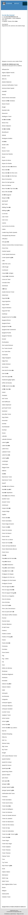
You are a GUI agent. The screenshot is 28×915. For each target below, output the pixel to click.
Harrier (4, 392)
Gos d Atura (5, 367)
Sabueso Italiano (6, 687)
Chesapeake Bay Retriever (8, 235)
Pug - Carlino (5, 658)
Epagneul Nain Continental (9, 329)
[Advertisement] (14, 42)
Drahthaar (4, 314)
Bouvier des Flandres (7, 154)
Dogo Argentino (6, 301)
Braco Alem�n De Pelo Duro (9, 176)
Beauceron (5, 113)
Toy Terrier (5, 862)
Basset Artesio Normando (8, 97)
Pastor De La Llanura (7, 539)
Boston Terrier (6, 151)
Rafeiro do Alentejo (7, 668)
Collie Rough (5, 267)
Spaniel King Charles (7, 771)
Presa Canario (5, 652)
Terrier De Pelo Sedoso (8, 825)
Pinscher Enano (6, 621)
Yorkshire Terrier (6, 897)
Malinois (4, 470)
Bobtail (4, 135)
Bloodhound (5, 132)
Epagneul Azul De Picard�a (9, 317)
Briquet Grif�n (6, 198)
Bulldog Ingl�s (6, 210)
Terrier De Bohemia (7, 812)
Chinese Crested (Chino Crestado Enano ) (12, 245)
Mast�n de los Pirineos (8, 486)
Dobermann (5, 295)
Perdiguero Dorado (7, 583)
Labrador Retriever (7, 439)
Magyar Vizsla (5, 467)
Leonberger (5, 461)
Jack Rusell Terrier (6, 408)
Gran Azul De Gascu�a (8, 370)
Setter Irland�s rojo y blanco (9, 727)
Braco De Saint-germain (8, 182)
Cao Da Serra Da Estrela (8, 226)
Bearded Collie (5, 110)
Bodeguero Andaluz (7, 138)
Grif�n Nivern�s (6, 389)
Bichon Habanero (6, 126)
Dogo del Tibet (6, 310)
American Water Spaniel (8, 88)
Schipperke (5, 699)
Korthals (4, 423)
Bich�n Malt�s (6, 129)
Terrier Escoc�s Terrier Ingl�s (10, 834)
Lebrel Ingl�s (5, 458)
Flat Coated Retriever (7, 345)
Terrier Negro (5, 840)
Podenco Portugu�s (7, 636)
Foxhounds (5, 354)
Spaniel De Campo (7, 762)
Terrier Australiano (7, 799)
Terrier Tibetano (6, 850)
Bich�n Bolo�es (6, 119)
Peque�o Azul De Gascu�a (9, 558)
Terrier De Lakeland (7, 818)
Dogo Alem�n (6, 298)
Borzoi (3, 147)
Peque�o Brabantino (7, 564)
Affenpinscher (5, 69)
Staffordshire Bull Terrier (8, 793)
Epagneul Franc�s (7, 326)
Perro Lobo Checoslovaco (8, 608)
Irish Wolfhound (6, 401)
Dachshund (5, 285)
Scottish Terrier (6, 712)
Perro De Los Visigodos (8, 596)
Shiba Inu (4, 737)
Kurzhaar (4, 430)
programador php (17, 911)
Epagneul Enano (6, 323)
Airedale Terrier (6, 75)
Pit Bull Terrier (5, 627)
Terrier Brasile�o (6, 806)
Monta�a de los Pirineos (8, 495)
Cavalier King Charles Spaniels (9, 232)
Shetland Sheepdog (7, 734)
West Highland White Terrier (9, 884)
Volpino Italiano (6, 872)
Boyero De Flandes (7, 163)
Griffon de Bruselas (7, 383)
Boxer (3, 157)
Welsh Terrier (5, 881)
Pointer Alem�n (6, 643)
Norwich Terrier (6, 502)
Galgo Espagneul (6, 357)
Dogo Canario (5, 304)
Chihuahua (4, 238)
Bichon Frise (5, 122)
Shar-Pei (4, 730)
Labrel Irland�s (6, 445)
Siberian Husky (5, 743)
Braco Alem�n (6, 169)
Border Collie (5, 144)
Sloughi (4, 752)
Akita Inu (4, 79)
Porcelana (4, 649)
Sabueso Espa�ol (6, 683)
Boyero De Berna (6, 160)
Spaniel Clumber (6, 759)
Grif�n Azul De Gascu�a (8, 386)
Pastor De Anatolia (7, 530)
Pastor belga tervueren (8, 524)
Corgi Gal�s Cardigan (7, 273)
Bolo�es (4, 141)
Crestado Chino (6, 282)
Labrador (4, 436)
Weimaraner (5, 875)
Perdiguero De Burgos (8, 574)
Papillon (4, 514)
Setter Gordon (5, 718)
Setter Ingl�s (5, 721)
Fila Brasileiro (5, 342)
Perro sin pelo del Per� (8, 611)
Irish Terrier (5, 398)
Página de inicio (20, 913)
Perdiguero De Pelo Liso (8, 577)
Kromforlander (5, 426)
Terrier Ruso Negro (7, 843)
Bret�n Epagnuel (6, 195)
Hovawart (4, 395)
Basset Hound (5, 104)
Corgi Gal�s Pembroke (8, 276)
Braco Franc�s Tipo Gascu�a (10, 188)
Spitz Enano (5, 777)
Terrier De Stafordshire (8, 831)
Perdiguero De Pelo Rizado (9, 580)
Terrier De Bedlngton (7, 809)
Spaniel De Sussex (6, 765)
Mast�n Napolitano (7, 492)
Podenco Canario (6, 633)
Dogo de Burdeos (6, 307)
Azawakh (4, 91)
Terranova (4, 796)
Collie (3, 260)
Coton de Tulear (6, 279)
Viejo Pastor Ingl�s (7, 865)
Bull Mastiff (5, 201)
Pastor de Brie (5, 536)
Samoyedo (5, 693)
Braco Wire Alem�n (7, 191)
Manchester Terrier (7, 477)
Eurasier (4, 339)
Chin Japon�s (5, 242)
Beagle (4, 107)
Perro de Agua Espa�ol (8, 586)
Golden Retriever (6, 364)
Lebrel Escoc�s (6, 455)
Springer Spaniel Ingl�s (8, 787)
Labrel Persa (5, 448)
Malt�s (4, 473)
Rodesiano (4, 677)
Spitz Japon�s (5, 781)
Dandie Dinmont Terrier (8, 292)
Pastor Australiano (7, 520)
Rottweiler (4, 680)
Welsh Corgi (5, 878)
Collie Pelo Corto (6, 263)
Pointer (4, 640)
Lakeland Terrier (6, 452)
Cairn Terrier (5, 216)
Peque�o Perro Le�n (7, 571)
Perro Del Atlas (6, 602)
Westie (4, 887)
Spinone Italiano (6, 774)
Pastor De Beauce (6, 533)
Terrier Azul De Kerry (7, 803)
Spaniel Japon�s (6, 768)
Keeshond (4, 411)
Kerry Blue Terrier (6, 414)
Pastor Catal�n (6, 527)
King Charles (5, 417)
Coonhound (5, 270)
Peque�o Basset (6, 561)
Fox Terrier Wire (6, 351)
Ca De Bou (5, 213)
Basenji (4, 94)
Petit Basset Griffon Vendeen (9, 615)
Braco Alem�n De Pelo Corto (9, 173)
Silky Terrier (5, 746)
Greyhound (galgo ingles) (8, 379)
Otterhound (5, 505)
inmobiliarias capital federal (10, 913)
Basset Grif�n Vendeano (8, 100)
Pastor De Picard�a (7, 542)
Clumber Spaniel (6, 251)
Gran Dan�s (5, 373)
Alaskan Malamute (6, 82)
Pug (3, 655)
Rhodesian (4, 671)
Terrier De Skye (6, 828)
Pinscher (4, 618)
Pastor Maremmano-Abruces (9, 549)
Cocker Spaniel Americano (8, 254)
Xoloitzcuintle (5, 893)
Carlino (4, 229)
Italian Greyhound (6, 405)
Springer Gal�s (6, 784)
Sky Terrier (4, 749)
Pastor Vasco (5, 552)
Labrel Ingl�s (5, 442)
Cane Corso (5, 220)
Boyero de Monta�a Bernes (9, 166)
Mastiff (4, 483)
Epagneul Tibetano (7, 336)
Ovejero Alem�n (6, 508)
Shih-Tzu (4, 740)
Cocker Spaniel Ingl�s (7, 257)
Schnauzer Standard (7, 709)
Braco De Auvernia (7, 179)
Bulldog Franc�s (6, 207)
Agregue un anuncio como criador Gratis (12, 61)
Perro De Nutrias (6, 599)
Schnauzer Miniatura (7, 705)
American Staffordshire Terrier (10, 85)
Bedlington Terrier (6, 116)
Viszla (3, 868)
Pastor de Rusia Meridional (9, 546)
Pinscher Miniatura (6, 624)
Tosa (3, 859)
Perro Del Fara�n (6, 605)
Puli (3, 662)
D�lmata (4, 289)
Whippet (4, 890)
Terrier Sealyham (6, 846)
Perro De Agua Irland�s (8, 589)
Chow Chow (5, 248)
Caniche (4, 223)
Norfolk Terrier (6, 499)
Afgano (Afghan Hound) (8, 72)
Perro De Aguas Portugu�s (9, 593)
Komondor (5, 420)
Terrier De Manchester (8, 821)
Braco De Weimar (6, 185)
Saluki (3, 690)
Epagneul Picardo (6, 332)
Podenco (4, 630)
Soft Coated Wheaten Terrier (9, 756)
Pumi (3, 665)
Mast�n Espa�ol (6, 489)
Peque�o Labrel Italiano (8, 567)
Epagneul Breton (6, 320)
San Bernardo (5, 696)
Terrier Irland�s (6, 837)
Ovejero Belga (5, 511)
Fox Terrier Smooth (7, 348)
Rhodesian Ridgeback (7, 674)
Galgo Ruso (5, 361)
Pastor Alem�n (6, 517)
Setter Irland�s (6, 724)
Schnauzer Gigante (7, 702)
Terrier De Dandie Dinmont (9, 815)
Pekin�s (4, 555)
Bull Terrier (5, 204)
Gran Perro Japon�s (7, 376)
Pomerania (5, 646)
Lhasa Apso (5, 464)
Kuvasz (4, 433)
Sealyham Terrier (6, 715)
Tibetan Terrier (6, 856)
